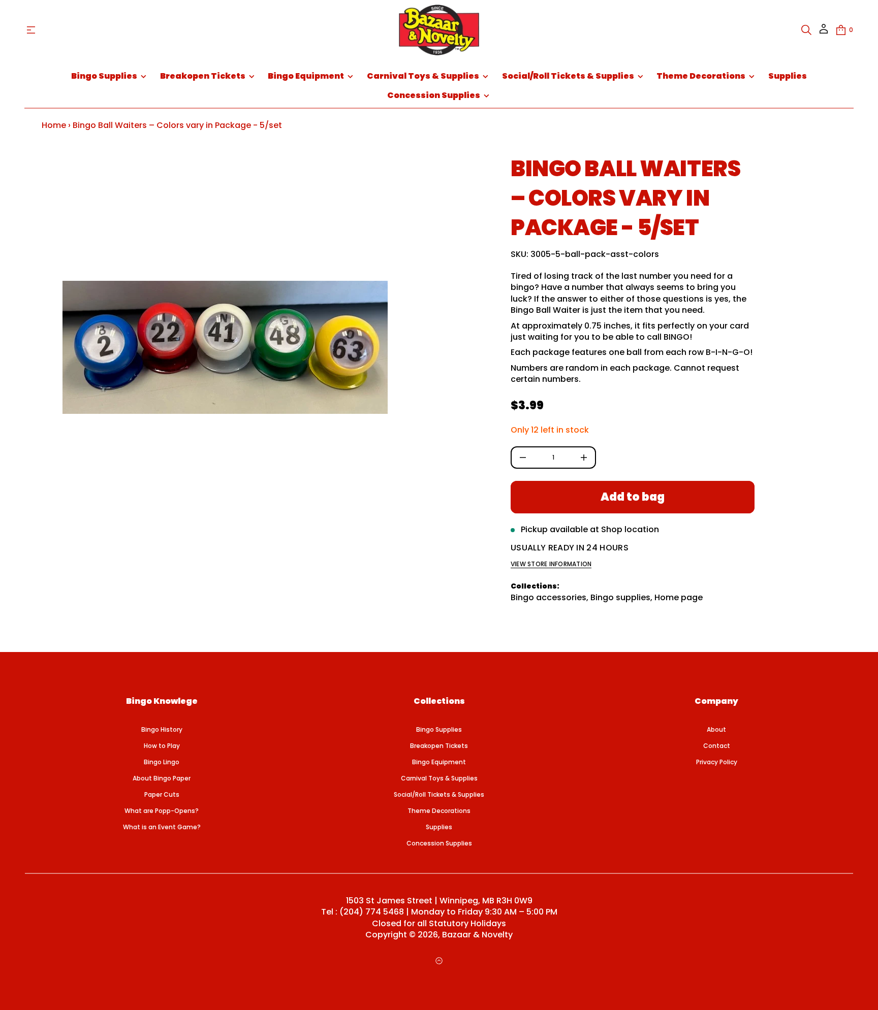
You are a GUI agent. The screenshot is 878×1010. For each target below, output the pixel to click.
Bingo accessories (548, 597)
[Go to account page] (824, 32)
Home (54, 125)
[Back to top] (439, 961)
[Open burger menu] (31, 30)
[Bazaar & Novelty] (439, 30)
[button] (806, 30)
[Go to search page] (806, 30)
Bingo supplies (620, 597)
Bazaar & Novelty (477, 934)
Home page (678, 597)
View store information (551, 564)
